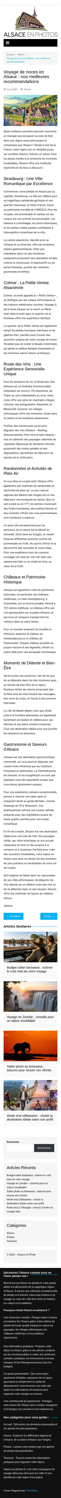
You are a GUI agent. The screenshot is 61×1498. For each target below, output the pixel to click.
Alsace (27, 89)
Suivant (47, 916)
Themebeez (32, 1490)
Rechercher (13, 1142)
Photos (11, 1237)
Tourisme (12, 1241)
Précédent (15, 916)
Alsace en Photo (26, 1254)
